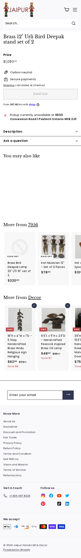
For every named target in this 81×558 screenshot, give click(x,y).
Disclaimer (10, 427)
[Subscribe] (68, 395)
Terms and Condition (17, 454)
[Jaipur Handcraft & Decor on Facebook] (51, 495)
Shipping (9, 85)
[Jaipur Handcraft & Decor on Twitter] (67, 495)
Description (12, 131)
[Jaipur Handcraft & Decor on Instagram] (43, 495)
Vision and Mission (15, 464)
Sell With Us (10, 459)
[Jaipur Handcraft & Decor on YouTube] (59, 495)
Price (7, 55)
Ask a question (15, 141)
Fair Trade (10, 437)
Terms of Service (14, 470)
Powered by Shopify (16, 550)
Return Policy (12, 448)
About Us (9, 421)
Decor (34, 297)
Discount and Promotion (19, 432)
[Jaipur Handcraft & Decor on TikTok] (59, 503)
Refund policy (12, 475)
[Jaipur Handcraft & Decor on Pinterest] (43, 503)
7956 (33, 224)
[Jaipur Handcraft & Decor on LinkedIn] (67, 503)
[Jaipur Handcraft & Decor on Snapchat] (51, 503)
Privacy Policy (12, 443)
